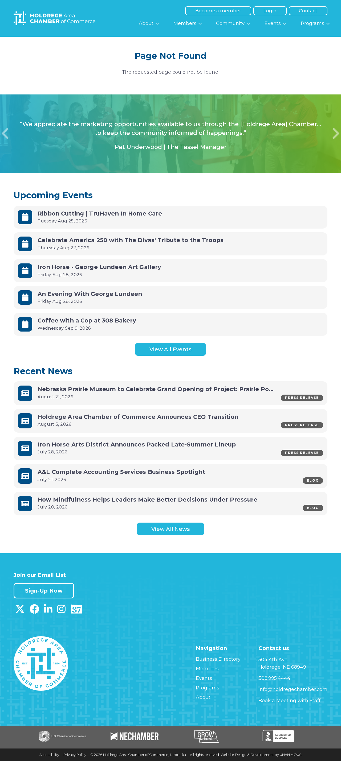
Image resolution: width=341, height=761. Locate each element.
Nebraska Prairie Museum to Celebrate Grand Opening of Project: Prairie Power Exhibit (170, 389)
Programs (312, 23)
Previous (5, 133)
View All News (170, 529)
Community (230, 23)
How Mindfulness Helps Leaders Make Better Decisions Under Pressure (147, 499)
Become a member (218, 10)
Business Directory (218, 659)
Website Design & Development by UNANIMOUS (261, 755)
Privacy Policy (74, 755)
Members (184, 23)
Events (273, 23)
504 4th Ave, (273, 660)
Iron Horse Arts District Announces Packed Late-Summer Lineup (137, 444)
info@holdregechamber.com (292, 689)
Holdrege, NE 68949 (282, 667)
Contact (308, 10)
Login (270, 10)
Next (336, 133)
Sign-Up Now (44, 591)
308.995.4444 (274, 678)
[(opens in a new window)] (20, 611)
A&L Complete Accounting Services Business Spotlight (121, 471)
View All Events (170, 349)
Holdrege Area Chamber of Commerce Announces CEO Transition (139, 416)
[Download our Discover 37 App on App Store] (76, 611)
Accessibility (49, 755)
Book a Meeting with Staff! (290, 701)
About (146, 23)
